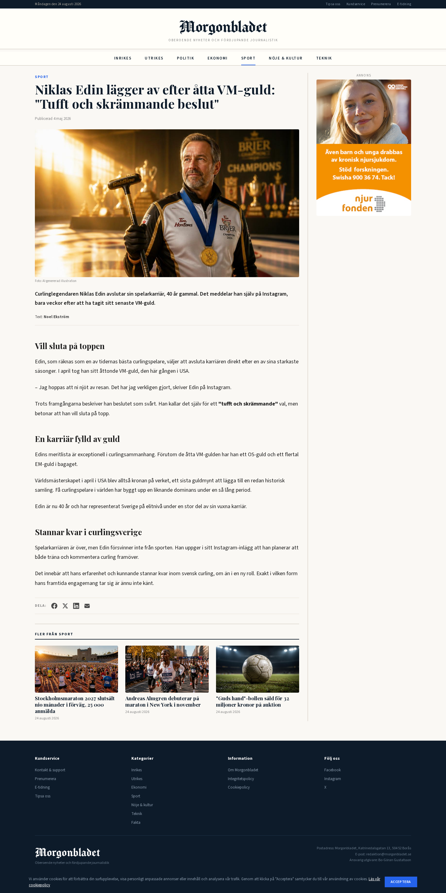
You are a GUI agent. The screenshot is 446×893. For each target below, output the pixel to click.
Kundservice (355, 4)
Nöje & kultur (286, 58)
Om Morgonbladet (243, 770)
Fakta (135, 822)
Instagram (332, 779)
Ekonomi (218, 58)
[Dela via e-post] (87, 606)
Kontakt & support (50, 770)
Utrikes (154, 58)
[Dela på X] (65, 606)
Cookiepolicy (239, 787)
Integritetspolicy (241, 779)
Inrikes (123, 58)
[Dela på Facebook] (54, 606)
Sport (248, 58)
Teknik (324, 58)
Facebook (332, 770)
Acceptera (401, 882)
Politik (185, 58)
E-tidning (404, 4)
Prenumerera (381, 4)
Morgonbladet (223, 26)
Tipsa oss (333, 4)
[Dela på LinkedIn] (76, 606)
